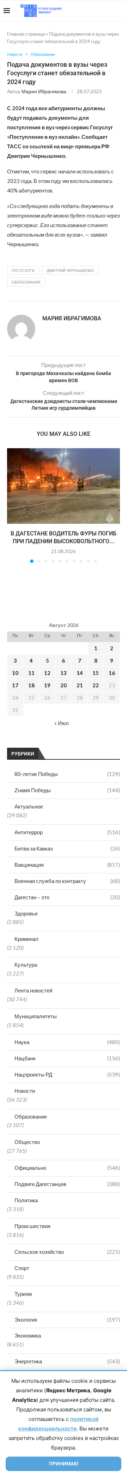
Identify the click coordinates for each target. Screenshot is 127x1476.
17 (15, 685)
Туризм (23, 1294)
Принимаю (63, 1463)
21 (80, 685)
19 (47, 685)
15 (95, 673)
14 (80, 673)
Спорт (21, 1268)
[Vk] (94, 10)
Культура (25, 964)
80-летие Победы (67, 774)
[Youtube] (87, 10)
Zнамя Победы (67, 790)
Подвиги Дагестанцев (67, 1184)
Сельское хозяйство (67, 1252)
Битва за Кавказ (67, 848)
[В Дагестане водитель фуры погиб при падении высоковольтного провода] (63, 485)
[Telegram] (102, 10)
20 (63, 685)
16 (112, 673)
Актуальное (28, 806)
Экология (67, 1319)
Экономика (27, 1335)
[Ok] (109, 10)
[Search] (119, 10)
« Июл (61, 723)
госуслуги (23, 270)
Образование (30, 1116)
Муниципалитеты (35, 1016)
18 (31, 685)
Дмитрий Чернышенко (70, 270)
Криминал (26, 939)
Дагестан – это (67, 897)
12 (47, 673)
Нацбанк (67, 1058)
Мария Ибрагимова (44, 91)
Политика (26, 1200)
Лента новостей (33, 990)
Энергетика (67, 1361)
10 (15, 673)
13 (63, 673)
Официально (67, 1167)
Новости (24, 1090)
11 (31, 673)
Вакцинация (67, 864)
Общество (27, 1142)
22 (95, 685)
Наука (67, 1042)
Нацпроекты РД (67, 1074)
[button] (13, 505)
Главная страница (26, 34)
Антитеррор (67, 832)
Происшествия (32, 1226)
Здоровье (26, 913)
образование (26, 282)
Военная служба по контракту (67, 881)
